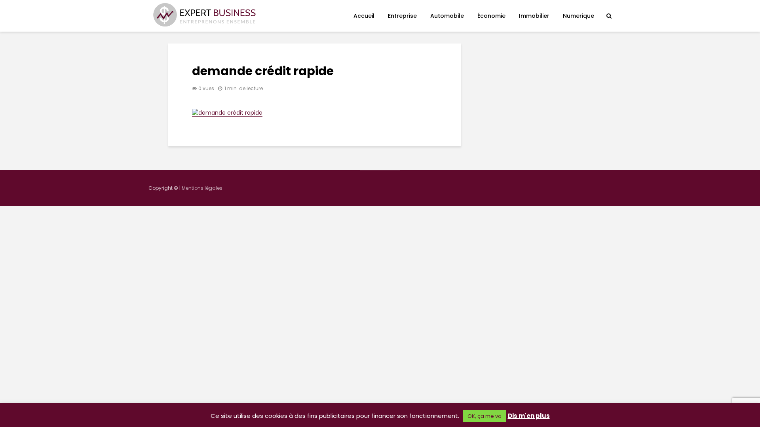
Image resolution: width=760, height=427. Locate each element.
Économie (491, 16)
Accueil (363, 16)
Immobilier (534, 16)
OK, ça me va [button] (484, 416)
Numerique (578, 16)
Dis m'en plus (529, 416)
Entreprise (402, 16)
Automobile (447, 16)
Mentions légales (202, 188)
